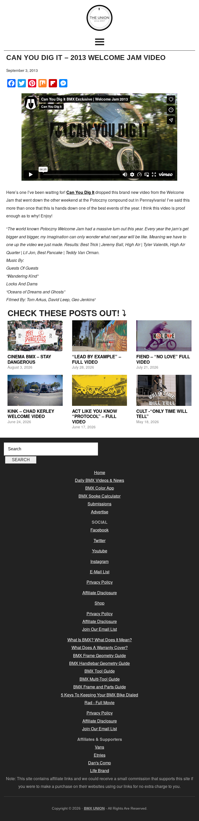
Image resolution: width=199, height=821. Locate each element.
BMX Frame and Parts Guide (99, 687)
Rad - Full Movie (99, 702)
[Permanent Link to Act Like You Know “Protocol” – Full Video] (99, 390)
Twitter (99, 540)
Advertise (99, 512)
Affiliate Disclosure (99, 593)
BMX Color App (99, 488)
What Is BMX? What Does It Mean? (99, 640)
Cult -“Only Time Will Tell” (161, 413)
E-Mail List (99, 572)
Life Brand (99, 770)
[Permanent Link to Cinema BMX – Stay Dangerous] (35, 335)
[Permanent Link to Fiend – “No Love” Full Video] (163, 335)
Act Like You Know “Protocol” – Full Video (94, 416)
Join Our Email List (99, 629)
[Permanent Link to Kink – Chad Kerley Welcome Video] (35, 390)
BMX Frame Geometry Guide (99, 655)
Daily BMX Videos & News (99, 480)
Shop (99, 603)
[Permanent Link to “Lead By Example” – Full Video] (99, 335)
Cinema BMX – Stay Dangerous (29, 359)
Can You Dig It (80, 192)
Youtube (99, 551)
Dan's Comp (99, 763)
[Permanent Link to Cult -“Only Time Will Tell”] (163, 390)
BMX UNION (99, 18)
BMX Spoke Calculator (99, 496)
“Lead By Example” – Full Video (96, 359)
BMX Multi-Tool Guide (100, 679)
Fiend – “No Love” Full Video (163, 359)
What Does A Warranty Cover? (100, 647)
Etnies (99, 755)
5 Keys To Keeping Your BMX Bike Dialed (99, 695)
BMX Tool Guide (99, 671)
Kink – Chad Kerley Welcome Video (31, 413)
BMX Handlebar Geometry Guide (99, 663)
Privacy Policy (100, 582)
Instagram (99, 561)
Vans (99, 747)
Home (99, 472)
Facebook (99, 530)
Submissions (99, 504)
